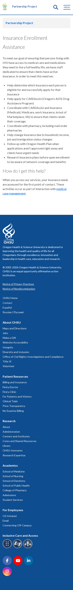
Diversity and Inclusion (16, 352)
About (6, 427)
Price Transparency (14, 405)
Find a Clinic (9, 391)
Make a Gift (9, 337)
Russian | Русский (13, 312)
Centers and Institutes (16, 436)
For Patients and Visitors (17, 396)
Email (6, 520)
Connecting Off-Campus (17, 525)
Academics (10, 465)
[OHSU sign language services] (18, 547)
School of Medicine (14, 471)
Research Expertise (14, 455)
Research (9, 421)
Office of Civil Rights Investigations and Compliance (33, 356)
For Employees (13, 510)
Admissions (9, 495)
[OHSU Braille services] (8, 547)
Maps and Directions (15, 328)
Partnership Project (24, 6)
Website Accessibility (15, 342)
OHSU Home (10, 298)
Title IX (7, 361)
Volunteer (8, 366)
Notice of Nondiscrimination (19, 288)
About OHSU (12, 322)
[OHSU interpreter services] (28, 547)
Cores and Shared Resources (19, 441)
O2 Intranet (10, 516)
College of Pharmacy (15, 490)
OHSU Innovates (13, 450)
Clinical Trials (10, 401)
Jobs (5, 333)
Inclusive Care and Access (20, 535)
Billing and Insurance (15, 382)
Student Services (13, 499)
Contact (7, 302)
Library (6, 445)
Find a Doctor (10, 387)
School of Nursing (13, 476)
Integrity (8, 347)
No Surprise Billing (13, 410)
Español (7, 307)
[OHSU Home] (6, 6)
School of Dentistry (14, 480)
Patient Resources (15, 376)
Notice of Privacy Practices (18, 284)
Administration (11, 431)
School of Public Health (16, 485)
